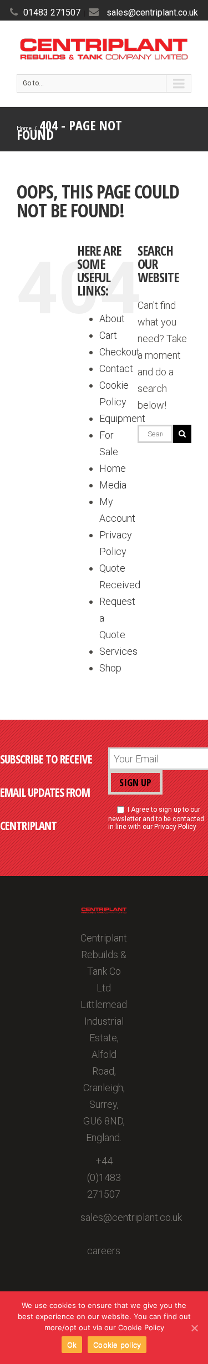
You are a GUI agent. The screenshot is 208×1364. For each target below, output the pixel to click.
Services (118, 651)
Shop (110, 668)
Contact (116, 368)
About (112, 318)
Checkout (119, 352)
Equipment (122, 418)
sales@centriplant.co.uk (152, 12)
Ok (72, 1344)
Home (112, 468)
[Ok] (194, 1328)
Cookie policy (117, 1344)
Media (112, 485)
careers (103, 1250)
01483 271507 (51, 12)
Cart (108, 335)
